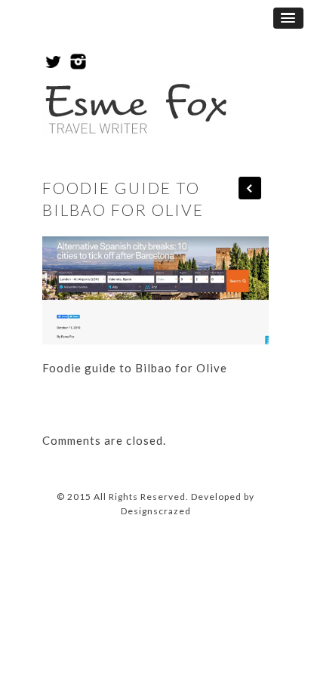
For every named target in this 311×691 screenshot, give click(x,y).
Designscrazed (156, 511)
